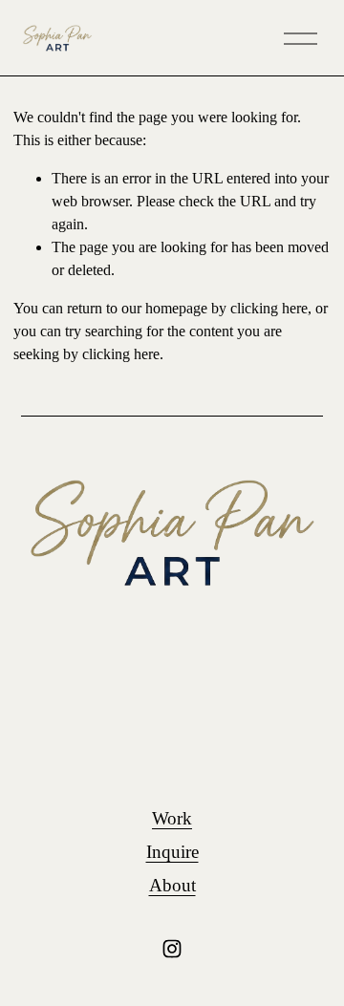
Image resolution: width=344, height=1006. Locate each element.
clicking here (269, 308)
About (172, 885)
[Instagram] (172, 948)
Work (172, 818)
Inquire (172, 852)
